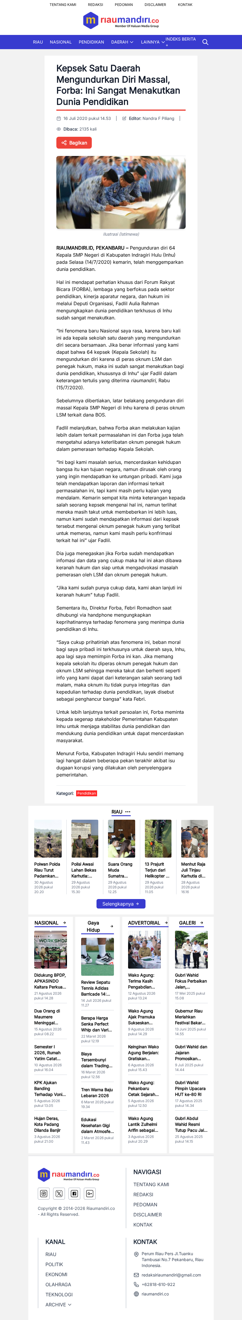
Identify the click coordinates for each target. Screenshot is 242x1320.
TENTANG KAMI (63, 3)
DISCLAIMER (155, 3)
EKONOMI (56, 1274)
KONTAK (185, 3)
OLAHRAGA (58, 1284)
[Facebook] (74, 1194)
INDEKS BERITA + (181, 41)
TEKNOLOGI (59, 1295)
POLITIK (54, 1264)
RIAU (38, 41)
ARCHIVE (55, 1305)
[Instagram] (44, 1194)
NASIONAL (61, 41)
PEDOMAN (124, 3)
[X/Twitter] (59, 1194)
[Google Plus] (90, 1194)
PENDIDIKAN (91, 41)
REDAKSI (95, 3)
